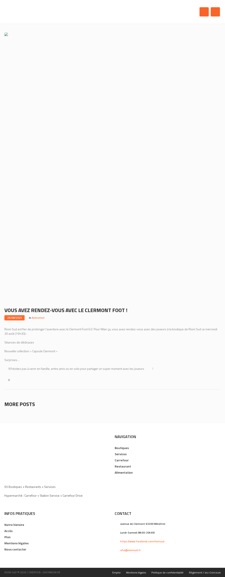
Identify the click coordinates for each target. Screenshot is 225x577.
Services (121, 454)
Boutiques (122, 448)
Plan (7, 537)
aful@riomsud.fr (130, 550)
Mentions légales (16, 543)
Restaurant (123, 466)
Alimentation (124, 472)
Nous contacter (15, 549)
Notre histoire (14, 524)
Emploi (116, 572)
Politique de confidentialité (167, 572)
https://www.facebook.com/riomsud (142, 541)
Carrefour (122, 460)
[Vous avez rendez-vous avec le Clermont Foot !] (112, 167)
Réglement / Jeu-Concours (205, 572)
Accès (8, 530)
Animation (38, 318)
